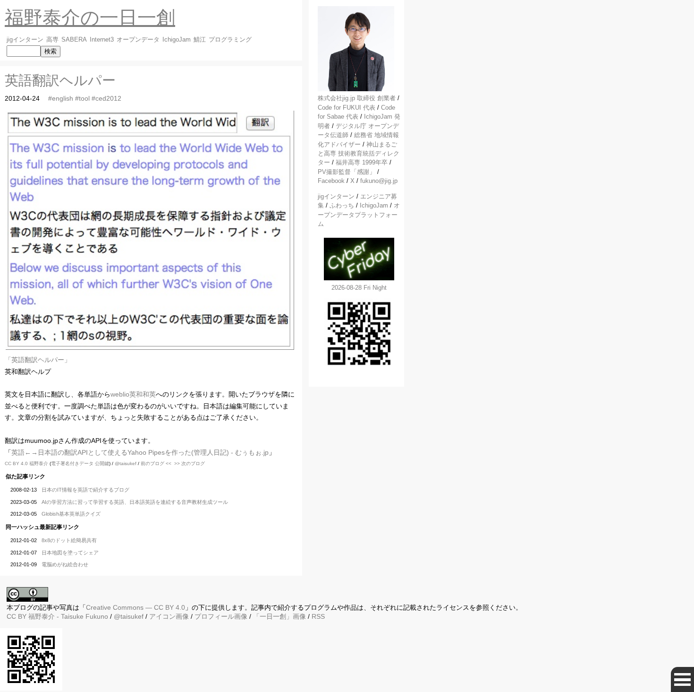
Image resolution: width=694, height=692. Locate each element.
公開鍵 (102, 463)
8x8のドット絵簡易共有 (69, 540)
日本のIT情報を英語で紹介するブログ (85, 490)
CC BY (16, 616)
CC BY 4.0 (17, 463)
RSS (318, 616)
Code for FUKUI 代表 (346, 107)
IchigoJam (176, 39)
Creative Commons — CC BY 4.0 (135, 607)
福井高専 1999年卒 (362, 162)
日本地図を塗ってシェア (70, 552)
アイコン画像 (169, 616)
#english (60, 98)
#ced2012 (106, 98)
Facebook (331, 180)
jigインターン (25, 39)
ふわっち (342, 205)
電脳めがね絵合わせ (65, 564)
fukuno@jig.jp (379, 180)
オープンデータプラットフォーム (359, 214)
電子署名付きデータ (72, 463)
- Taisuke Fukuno (68, 616)
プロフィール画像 (221, 616)
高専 (52, 39)
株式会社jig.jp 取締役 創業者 (357, 98)
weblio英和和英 (133, 394)
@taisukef (125, 463)
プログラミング (230, 39)
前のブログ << (156, 463)
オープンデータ (138, 39)
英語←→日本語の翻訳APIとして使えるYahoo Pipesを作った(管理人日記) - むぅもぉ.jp (140, 452)
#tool (82, 98)
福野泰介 (38, 463)
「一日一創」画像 (279, 616)
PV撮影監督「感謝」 (346, 171)
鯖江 (200, 39)
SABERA (74, 39)
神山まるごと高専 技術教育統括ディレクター (358, 153)
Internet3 (102, 39)
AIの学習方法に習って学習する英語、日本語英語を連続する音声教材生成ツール (135, 502)
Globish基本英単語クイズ (71, 514)
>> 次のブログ (189, 463)
